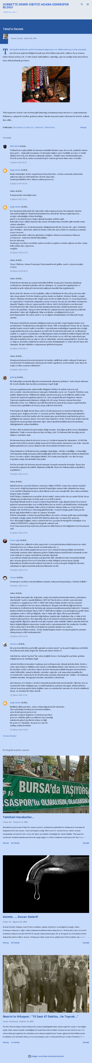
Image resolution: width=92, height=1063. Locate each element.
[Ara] (81, 4)
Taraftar (38, 127)
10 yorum (15, 1042)
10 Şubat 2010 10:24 (19, 474)
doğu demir (15, 170)
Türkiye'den (49, 127)
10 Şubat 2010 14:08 (19, 729)
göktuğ (13, 377)
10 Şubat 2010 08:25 (19, 271)
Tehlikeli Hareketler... (18, 817)
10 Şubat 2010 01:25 (19, 252)
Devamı (86, 843)
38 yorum (15, 943)
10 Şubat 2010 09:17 (19, 348)
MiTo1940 (14, 146)
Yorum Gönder (10, 736)
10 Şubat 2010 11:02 (18, 533)
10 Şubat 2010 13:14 (18, 585)
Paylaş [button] (83, 127)
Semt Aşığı (15, 540)
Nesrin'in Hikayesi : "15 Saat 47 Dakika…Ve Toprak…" (40, 1016)
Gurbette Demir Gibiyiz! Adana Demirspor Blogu (36, 5)
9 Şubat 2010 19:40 (18, 183)
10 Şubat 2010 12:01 (18, 570)
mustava (14, 644)
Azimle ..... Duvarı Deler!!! (20, 917)
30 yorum (15, 843)
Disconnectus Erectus (23, 127)
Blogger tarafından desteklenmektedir (47, 1056)
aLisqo (13, 577)
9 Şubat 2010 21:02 (18, 199)
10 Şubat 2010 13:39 (19, 636)
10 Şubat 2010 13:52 (18, 695)
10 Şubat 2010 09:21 (19, 369)
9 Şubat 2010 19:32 (18, 162)
